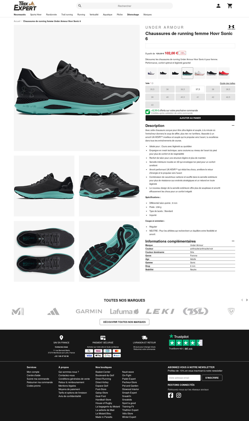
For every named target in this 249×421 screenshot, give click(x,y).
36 (167, 89)
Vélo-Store (127, 413)
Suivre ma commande (38, 378)
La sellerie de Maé (105, 410)
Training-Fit (128, 406)
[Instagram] (179, 395)
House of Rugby (104, 403)
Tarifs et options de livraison (73, 392)
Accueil (17, 21)
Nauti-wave (128, 371)
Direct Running (103, 378)
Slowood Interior (130, 389)
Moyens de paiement (69, 389)
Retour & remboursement (71, 382)
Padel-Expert (129, 378)
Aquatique (107, 14)
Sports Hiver (36, 14)
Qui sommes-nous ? (69, 371)
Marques (148, 14)
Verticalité (94, 14)
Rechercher (124, 6)
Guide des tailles (227, 83)
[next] (247, 300)
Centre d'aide (33, 375)
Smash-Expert (129, 392)
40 (167, 97)
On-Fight (126, 375)
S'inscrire (212, 377)
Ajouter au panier (190, 117)
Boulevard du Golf (105, 375)
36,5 (183, 89)
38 (213, 89)
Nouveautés (20, 14)
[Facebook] (170, 395)
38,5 (228, 89)
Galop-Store (102, 392)
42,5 (228, 97)
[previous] (242, 300)
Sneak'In (126, 396)
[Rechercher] (80, 6)
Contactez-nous (61, 347)
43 (152, 104)
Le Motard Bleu (103, 413)
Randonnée (51, 14)
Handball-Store (103, 399)
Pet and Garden (130, 385)
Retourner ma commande (40, 382)
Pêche (120, 14)
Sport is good (129, 403)
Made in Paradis (104, 417)
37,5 (198, 89)
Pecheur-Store (129, 382)
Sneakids (127, 399)
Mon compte (33, 371)
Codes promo (34, 385)
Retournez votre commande (144, 349)
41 (198, 97)
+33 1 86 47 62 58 (61, 356)
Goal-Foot (101, 396)
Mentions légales (67, 385)
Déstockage (133, 14)
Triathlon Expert (130, 410)
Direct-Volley (102, 382)
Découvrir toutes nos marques (124, 322)
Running (81, 14)
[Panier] (230, 6)
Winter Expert (129, 417)
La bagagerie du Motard (108, 406)
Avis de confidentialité (70, 396)
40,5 (183, 97)
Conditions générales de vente (74, 378)
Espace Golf (102, 385)
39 (152, 97)
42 (213, 97)
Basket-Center (103, 371)
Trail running (67, 14)
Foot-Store (101, 389)
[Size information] (152, 83)
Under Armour (164, 27)
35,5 (152, 89)
